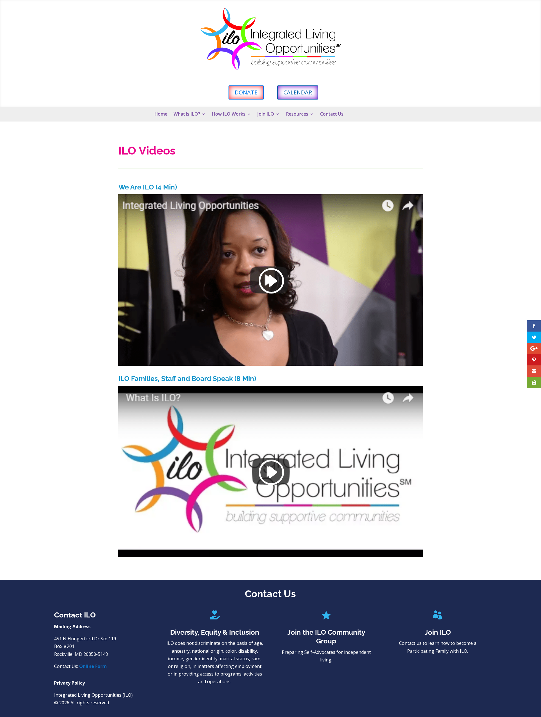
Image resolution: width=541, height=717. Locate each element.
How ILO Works (228, 114)
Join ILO (265, 114)
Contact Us (331, 114)
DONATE (246, 92)
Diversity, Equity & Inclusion (214, 632)
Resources (297, 114)
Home (160, 114)
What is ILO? (187, 114)
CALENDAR (297, 92)
